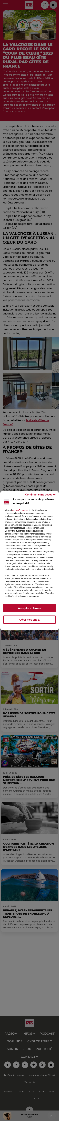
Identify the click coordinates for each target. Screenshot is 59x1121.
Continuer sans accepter (40, 494)
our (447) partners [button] (20, 510)
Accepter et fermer (29, 608)
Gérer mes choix (29, 619)
